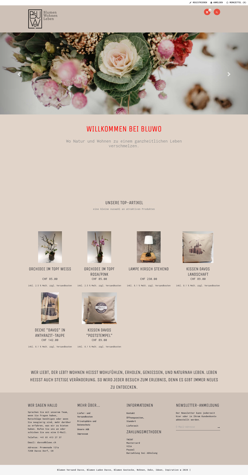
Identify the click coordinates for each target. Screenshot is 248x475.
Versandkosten (64, 285)
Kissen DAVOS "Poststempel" (99, 332)
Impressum (82, 434)
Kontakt (131, 413)
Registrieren (199, 2)
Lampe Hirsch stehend (149, 269)
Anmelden (217, 2)
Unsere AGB (83, 429)
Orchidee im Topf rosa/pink (99, 271)
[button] (18, 73)
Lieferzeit (132, 426)
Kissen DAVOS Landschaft (198, 271)
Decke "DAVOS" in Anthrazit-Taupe (50, 332)
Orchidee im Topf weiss (50, 269)
